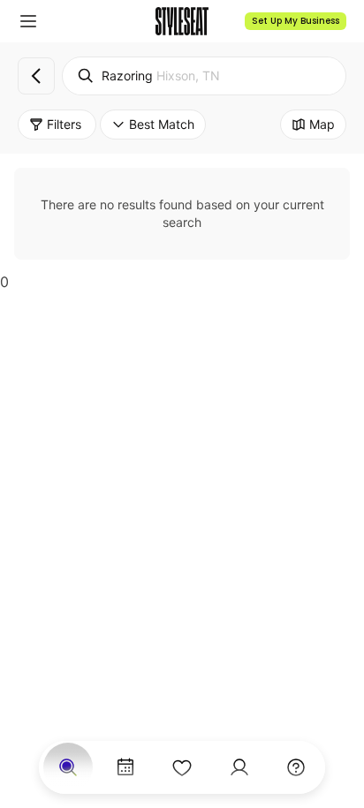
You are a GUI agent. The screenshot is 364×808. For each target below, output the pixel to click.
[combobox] (204, 76)
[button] (28, 21)
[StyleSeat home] (182, 21)
